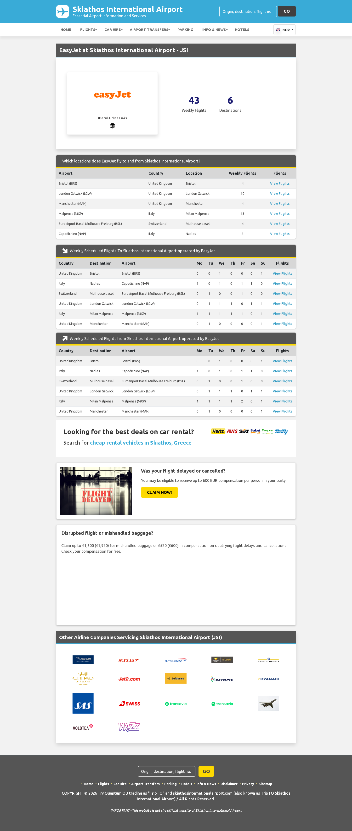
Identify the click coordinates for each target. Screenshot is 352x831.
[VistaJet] (268, 703)
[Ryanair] (268, 678)
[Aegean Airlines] (83, 659)
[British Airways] (176, 660)
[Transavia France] (222, 703)
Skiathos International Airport (128, 11)
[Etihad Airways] (83, 678)
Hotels (242, 30)
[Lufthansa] (176, 678)
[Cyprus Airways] (268, 659)
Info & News (214, 30)
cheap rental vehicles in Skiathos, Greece (141, 443)
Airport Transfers (149, 30)
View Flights (280, 183)
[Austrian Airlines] (129, 660)
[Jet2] (129, 678)
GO (287, 11)
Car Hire (112, 30)
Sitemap (265, 784)
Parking (185, 30)
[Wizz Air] (129, 726)
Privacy (248, 784)
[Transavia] (176, 703)
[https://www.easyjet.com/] (112, 125)
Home (66, 30)
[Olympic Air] (222, 678)
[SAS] (83, 703)
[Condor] (222, 659)
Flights (87, 30)
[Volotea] (83, 726)
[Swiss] (129, 703)
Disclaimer (229, 784)
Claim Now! (159, 492)
